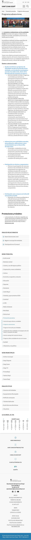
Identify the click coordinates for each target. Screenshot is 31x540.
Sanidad (5, 342)
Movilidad (6, 310)
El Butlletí (15, 504)
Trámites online (15, 500)
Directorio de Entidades (9, 390)
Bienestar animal (7, 262)
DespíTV (15, 469)
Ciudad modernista (15, 502)
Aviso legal (15, 516)
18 (7, 426)
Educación (6, 280)
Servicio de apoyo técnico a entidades (12, 321)
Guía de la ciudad (15, 512)
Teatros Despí (7, 375)
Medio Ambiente (7, 307)
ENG (28, 2)
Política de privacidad (15, 520)
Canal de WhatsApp (15, 455)
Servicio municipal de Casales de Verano (12, 335)
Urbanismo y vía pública (9, 346)
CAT (23, 2)
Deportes (5, 284)
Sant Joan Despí (8, 6)
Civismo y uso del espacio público (12, 265)
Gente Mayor (6, 292)
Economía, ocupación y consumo (12, 277)
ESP (25, 2)
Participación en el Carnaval (12, 244)
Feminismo (6, 288)
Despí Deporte (7, 360)
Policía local (6, 314)
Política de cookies (15, 522)
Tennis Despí (6, 379)
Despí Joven (6, 364)
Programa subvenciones (9, 324)
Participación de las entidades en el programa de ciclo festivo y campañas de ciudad (16, 331)
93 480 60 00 (15, 487)
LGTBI (4, 303)
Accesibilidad (15, 518)
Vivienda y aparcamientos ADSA (11, 295)
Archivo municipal (8, 357)
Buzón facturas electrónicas (10, 405)
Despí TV (5, 368)
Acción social (6, 258)
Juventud (5, 299)
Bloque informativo (15, 497)
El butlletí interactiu (15, 462)
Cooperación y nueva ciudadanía (12, 269)
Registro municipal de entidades (13, 240)
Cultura (5, 273)
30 (27, 428)
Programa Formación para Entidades (12, 327)
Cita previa (6, 409)
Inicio (3, 11)
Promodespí (6, 371)
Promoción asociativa (9, 318)
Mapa (15, 508)
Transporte (15, 510)
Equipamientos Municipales (10, 394)
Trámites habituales (8, 401)
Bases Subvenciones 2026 (11, 236)
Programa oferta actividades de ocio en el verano (15, 338)
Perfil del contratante (9, 397)
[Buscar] (27, 6)
